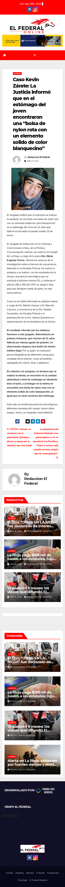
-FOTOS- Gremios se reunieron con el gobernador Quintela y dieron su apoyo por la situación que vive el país (19, 437)
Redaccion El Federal (39, 157)
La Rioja (17, 73)
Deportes (30, 873)
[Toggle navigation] (34, 55)
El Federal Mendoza (38, 880)
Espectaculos (53, 873)
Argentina (19, 873)
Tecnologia (22, 880)
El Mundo (40, 873)
